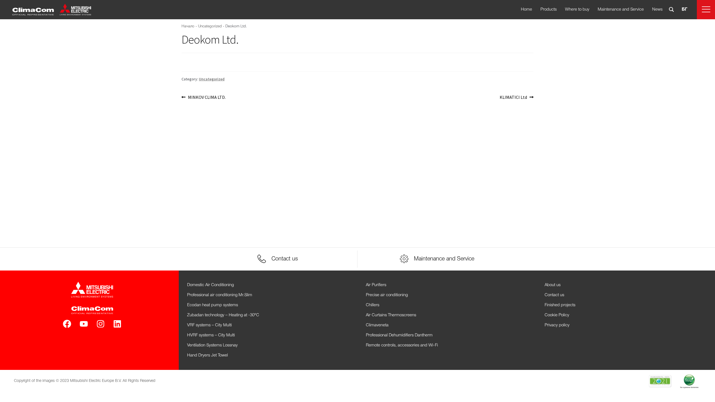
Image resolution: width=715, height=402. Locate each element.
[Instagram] (100, 324)
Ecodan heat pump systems (212, 305)
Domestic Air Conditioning (210, 285)
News (657, 9)
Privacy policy (557, 325)
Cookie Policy (557, 315)
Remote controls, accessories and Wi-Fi (402, 345)
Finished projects (560, 305)
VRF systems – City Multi (209, 325)
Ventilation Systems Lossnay (212, 345)
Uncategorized (210, 26)
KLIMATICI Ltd (513, 97)
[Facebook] (67, 324)
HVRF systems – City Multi (211, 335)
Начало (188, 26)
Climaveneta (377, 325)
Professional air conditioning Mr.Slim (219, 295)
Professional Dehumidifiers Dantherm (399, 335)
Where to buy (577, 9)
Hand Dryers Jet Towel (207, 355)
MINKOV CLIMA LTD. (207, 97)
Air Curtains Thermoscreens (391, 315)
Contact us (554, 295)
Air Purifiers (376, 285)
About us (553, 285)
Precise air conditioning (387, 295)
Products (548, 9)
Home (526, 9)
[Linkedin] (117, 324)
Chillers (372, 305)
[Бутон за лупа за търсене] (671, 9)
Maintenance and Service (621, 9)
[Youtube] (84, 324)
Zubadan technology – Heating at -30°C (223, 315)
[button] (706, 9)
